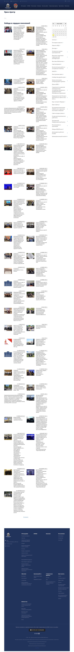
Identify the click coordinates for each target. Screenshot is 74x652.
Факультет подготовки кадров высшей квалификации (63, 588)
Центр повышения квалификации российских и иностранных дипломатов (26, 583)
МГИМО (28, 5)
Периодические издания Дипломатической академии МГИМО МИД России (26, 616)
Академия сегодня (24, 553)
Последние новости (61, 578)
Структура (23, 538)
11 (57, 31)
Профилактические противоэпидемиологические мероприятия (26, 569)
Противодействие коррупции (26, 559)
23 (53, 35)
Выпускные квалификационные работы (26, 609)
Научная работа (45, 5)
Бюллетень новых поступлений (24, 612)
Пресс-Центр (61, 5)
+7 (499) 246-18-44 (24, 1)
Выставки (60, 591)
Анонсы (59, 576)
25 (57, 35)
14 (63, 31)
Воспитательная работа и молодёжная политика (62, 596)
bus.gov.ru (37, 647)
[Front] (8, 534)
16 (53, 33)
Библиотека (67, 5)
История (23, 543)
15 (65, 31)
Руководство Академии (25, 535)
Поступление (33, 5)
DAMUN (59, 598)
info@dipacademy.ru (14, 1)
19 (59, 33)
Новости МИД (60, 580)
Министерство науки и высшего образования (37, 643)
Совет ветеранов (61, 593)
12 (59, 31)
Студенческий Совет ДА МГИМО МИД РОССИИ (25, 541)
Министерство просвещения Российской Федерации (37, 645)
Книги (22, 619)
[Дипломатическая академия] (8, 6)
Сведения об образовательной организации (26, 556)
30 (53, 36)
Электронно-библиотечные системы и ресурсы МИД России (26, 605)
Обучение (39, 5)
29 (65, 35)
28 (63, 35)
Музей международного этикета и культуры (25, 546)
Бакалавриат (23, 576)
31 (55, 36)
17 (55, 33)
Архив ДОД (60, 540)
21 (63, 33)
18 (57, 33)
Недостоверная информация (26, 561)
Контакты (7, 1)
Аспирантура (60, 538)
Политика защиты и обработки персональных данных (26, 565)
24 (55, 35)
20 (61, 33)
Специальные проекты (53, 5)
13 (61, 31)
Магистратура (60, 535)
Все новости (25, 517)
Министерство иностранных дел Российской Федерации (37, 641)
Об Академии (23, 5)
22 (65, 33)
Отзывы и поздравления (25, 550)
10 (55, 31)
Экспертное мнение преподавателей (61, 585)
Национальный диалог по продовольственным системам (50, 583)
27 (61, 35)
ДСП (47, 579)
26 (59, 35)
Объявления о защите (37, 579)
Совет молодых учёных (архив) (38, 577)
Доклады (47, 577)
